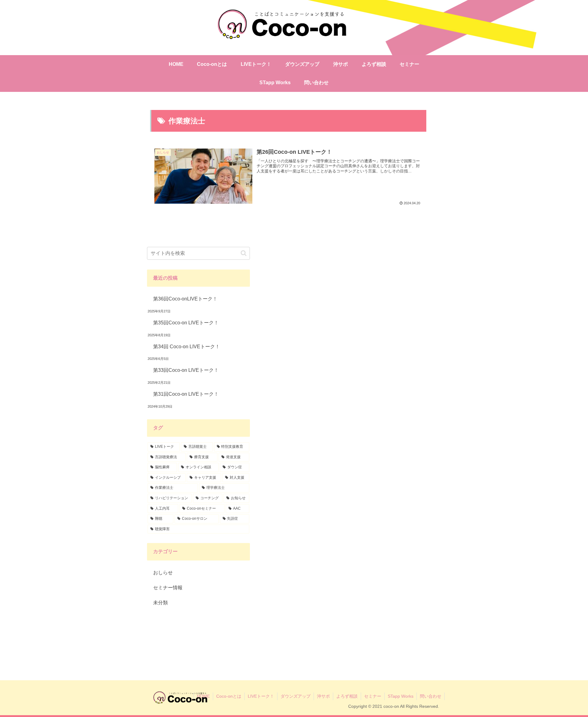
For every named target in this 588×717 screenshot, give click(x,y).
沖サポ (323, 696)
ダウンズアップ (296, 696)
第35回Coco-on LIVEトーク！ (186, 322)
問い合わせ (430, 696)
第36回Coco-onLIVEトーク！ (185, 298)
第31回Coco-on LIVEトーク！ (186, 394)
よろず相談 (347, 696)
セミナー (372, 696)
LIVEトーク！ (261, 696)
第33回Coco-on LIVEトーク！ (186, 370)
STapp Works (400, 696)
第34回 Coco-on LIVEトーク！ (186, 346)
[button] (243, 253)
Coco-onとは (228, 696)
